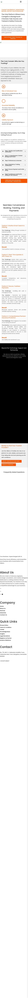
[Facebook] (2, 588)
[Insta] (2, 591)
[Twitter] (2, 594)
